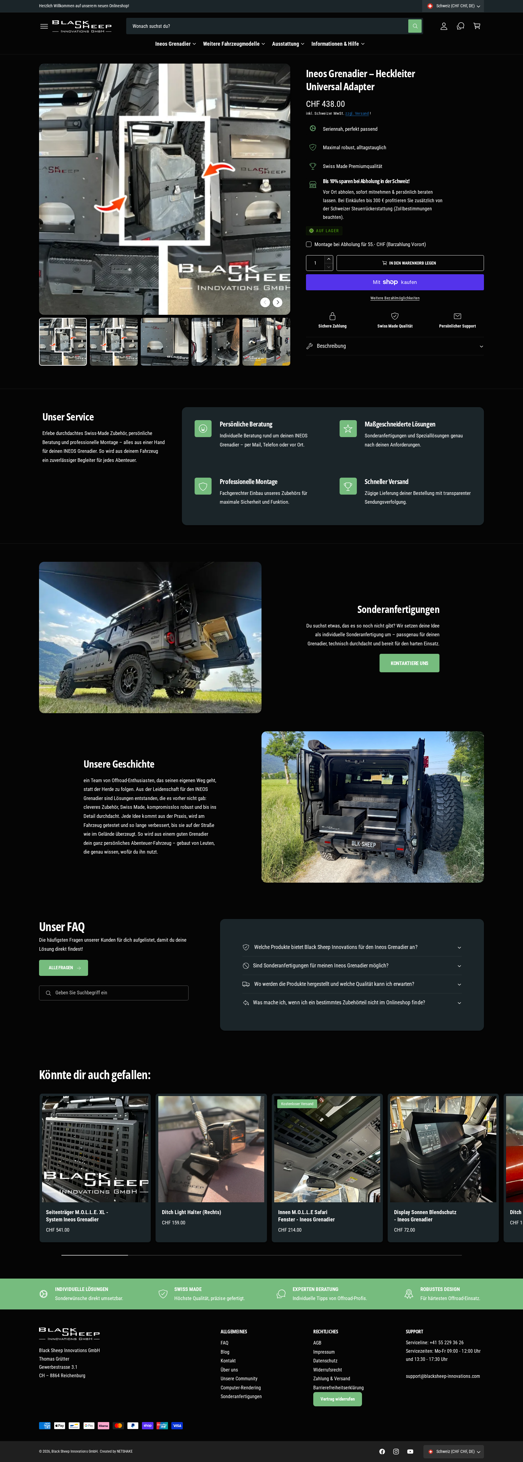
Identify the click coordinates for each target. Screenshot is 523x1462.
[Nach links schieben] (265, 302)
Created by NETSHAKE (116, 1451)
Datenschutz (325, 1361)
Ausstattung (285, 44)
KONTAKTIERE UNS (409, 663)
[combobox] (274, 26)
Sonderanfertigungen (241, 1396)
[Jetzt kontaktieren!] (460, 26)
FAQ (225, 1343)
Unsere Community (239, 1378)
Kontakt (228, 1361)
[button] (44, 26)
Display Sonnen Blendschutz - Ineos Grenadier (425, 1216)
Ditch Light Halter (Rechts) (191, 1212)
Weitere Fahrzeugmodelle (231, 44)
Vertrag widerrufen (338, 1399)
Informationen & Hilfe (335, 44)
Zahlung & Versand (331, 1378)
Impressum (324, 1352)
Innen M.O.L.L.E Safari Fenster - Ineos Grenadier (306, 1216)
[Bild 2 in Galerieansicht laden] (114, 342)
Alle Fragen (61, 967)
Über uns (229, 1370)
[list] (261, 1294)
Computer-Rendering (241, 1388)
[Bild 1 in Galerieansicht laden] (63, 342)
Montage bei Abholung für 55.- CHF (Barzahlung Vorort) (370, 244)
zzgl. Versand (357, 113)
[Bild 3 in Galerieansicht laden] (165, 342)
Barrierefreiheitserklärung (338, 1388)
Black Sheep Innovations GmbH (74, 1451)
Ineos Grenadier (172, 44)
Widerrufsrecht (327, 1370)
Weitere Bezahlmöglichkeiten (394, 297)
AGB (317, 1343)
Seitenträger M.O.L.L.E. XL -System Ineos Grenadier (77, 1216)
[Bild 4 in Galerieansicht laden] (215, 342)
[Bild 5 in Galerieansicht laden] (266, 342)
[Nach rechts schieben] (277, 302)
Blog (225, 1352)
